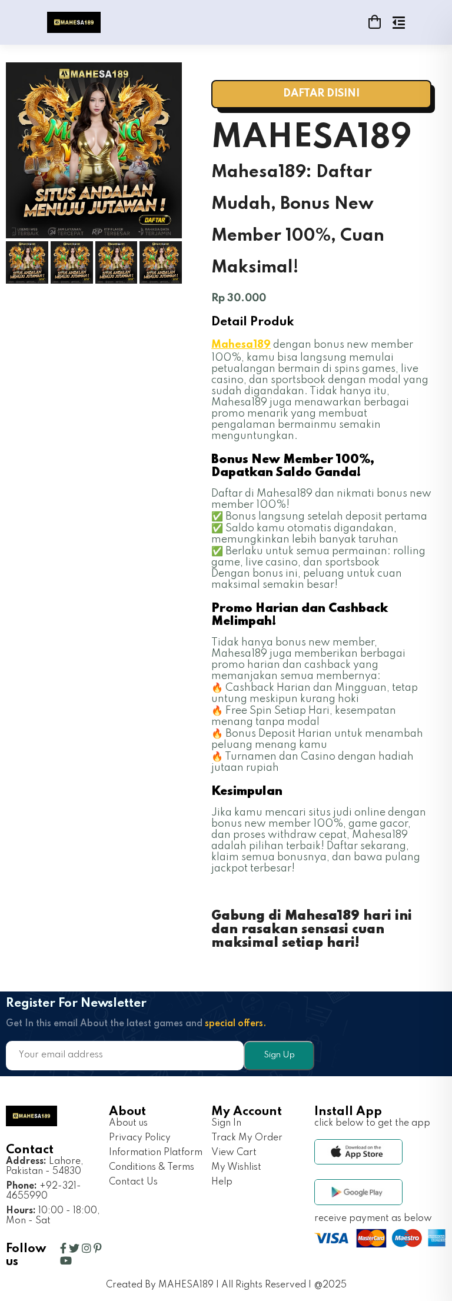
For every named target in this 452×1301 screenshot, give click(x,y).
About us (128, 1123)
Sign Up (279, 1055)
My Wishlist (236, 1167)
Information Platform (155, 1152)
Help (221, 1182)
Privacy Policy (140, 1138)
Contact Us (133, 1182)
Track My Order (246, 1138)
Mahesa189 (241, 345)
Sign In (226, 1123)
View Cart (234, 1152)
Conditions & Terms (151, 1167)
